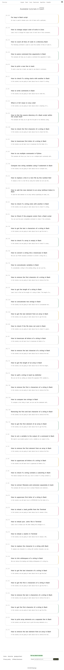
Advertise (10, 656)
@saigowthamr (18, 656)
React (26, 2)
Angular (22, 2)
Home (4, 656)
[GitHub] (62, 2)
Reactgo (4, 2)
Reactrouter (36, 2)
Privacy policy (7, 659)
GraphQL (48, 2)
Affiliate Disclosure (17, 659)
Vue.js (30, 2)
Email (32, 659)
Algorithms (42, 2)
